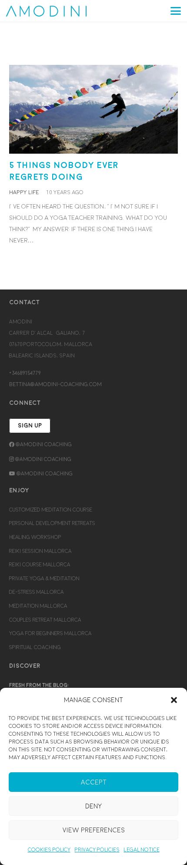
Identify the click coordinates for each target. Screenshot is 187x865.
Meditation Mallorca (38, 606)
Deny (93, 806)
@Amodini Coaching (43, 444)
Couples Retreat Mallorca (45, 620)
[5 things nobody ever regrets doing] (93, 109)
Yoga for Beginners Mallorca (50, 633)
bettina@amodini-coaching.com (55, 384)
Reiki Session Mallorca (40, 551)
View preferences (94, 830)
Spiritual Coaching (35, 647)
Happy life (24, 192)
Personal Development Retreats (52, 523)
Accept (94, 782)
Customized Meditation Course (50, 509)
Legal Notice (142, 849)
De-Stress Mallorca (36, 592)
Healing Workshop (35, 537)
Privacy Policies (97, 849)
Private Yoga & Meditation (44, 578)
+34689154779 (24, 373)
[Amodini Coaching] (46, 11)
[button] (174, 700)
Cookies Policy (49, 849)
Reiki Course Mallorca (39, 564)
